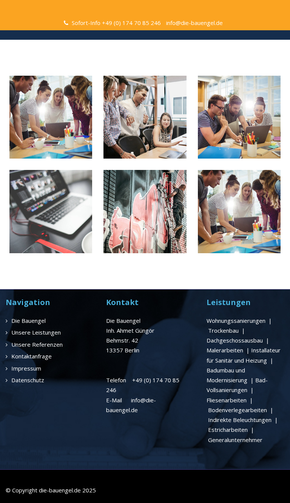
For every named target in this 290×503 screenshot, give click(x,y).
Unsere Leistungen (36, 332)
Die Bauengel (28, 320)
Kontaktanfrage (31, 356)
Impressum (26, 368)
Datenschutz (27, 380)
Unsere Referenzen (37, 344)
